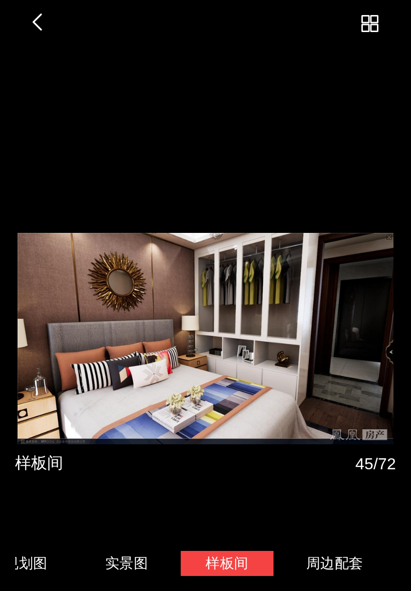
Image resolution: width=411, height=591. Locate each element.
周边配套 (334, 563)
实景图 (126, 563)
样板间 (227, 563)
